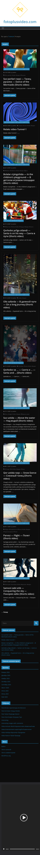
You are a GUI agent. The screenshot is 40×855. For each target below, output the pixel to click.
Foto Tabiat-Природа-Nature (10, 714)
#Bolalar (7, 170)
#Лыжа (23, 469)
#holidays (20, 366)
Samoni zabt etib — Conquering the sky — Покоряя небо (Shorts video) (18, 590)
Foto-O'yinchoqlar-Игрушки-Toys (11, 717)
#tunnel (25, 125)
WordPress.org (6, 756)
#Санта (31, 227)
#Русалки (22, 75)
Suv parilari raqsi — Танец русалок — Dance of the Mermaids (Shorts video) (17, 81)
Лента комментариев (8, 753)
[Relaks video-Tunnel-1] (20, 112)
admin (14, 72)
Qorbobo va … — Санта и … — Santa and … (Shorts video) (19, 371)
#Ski (11, 469)
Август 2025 (5, 688)
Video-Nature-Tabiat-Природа (10, 735)
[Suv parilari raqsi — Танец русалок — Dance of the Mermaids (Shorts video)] (20, 58)
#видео (18, 75)
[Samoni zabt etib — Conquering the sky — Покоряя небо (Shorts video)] (20, 568)
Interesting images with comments (12, 723)
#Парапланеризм (8, 532)
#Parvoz (19, 529)
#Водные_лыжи (25, 414)
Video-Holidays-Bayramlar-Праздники (13, 220)
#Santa (13, 227)
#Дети (26, 170)
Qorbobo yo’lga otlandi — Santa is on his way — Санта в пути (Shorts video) (19, 233)
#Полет (15, 532)
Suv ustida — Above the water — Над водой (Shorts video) (19, 419)
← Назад (4, 612)
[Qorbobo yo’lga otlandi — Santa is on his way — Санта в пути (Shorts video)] (20, 210)
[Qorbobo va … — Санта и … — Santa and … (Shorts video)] (20, 343)
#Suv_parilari (8, 75)
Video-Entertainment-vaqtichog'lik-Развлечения (16, 69)
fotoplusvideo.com (20, 21)
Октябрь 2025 (5, 681)
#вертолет (24, 584)
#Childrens (12, 170)
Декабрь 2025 (5, 675)
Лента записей (6, 749)
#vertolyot (13, 584)
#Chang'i (7, 469)
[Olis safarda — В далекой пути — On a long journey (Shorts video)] (20, 273)
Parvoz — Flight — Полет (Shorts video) (16, 537)
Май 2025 (4, 697)
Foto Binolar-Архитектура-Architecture (13, 708)
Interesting (4, 720)
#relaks (20, 125)
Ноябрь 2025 (5, 678)
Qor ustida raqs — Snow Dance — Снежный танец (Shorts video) (19, 475)
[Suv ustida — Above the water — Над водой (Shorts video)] (20, 397)
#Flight (6, 529)
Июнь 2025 (5, 694)
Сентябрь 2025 (6, 685)
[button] (24, 817)
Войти (3, 746)
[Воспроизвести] (4, 849)
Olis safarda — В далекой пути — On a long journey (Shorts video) (19, 304)
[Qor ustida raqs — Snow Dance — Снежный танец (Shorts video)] (20, 452)
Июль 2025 (4, 691)
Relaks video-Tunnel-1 (15, 129)
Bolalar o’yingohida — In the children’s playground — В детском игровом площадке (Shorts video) (19, 179)
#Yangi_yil (21, 227)
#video (14, 75)
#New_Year (8, 227)
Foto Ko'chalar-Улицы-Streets (10, 711)
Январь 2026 (5, 672)
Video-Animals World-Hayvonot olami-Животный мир (18, 726)
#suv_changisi (8, 414)
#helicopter (8, 584)
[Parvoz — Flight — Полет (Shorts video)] (20, 513)
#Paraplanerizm (13, 529)
